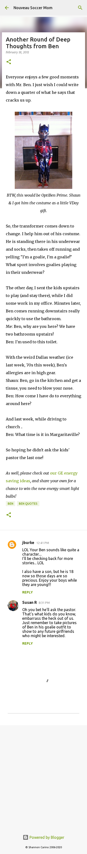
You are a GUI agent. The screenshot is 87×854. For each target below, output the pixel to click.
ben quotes (28, 503)
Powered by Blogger (46, 837)
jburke (28, 542)
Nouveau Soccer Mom (33, 8)
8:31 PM (44, 602)
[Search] (80, 8)
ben (10, 503)
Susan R (29, 602)
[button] (9, 62)
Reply (27, 592)
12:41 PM (42, 542)
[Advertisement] (43, 775)
